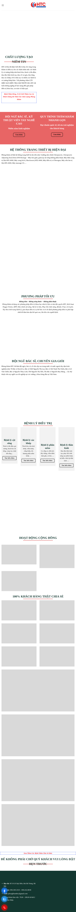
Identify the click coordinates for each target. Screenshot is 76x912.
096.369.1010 (15, 890)
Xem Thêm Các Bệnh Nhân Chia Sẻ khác (38, 853)
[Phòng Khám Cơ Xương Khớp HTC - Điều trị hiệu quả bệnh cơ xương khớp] (38, 5)
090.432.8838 (26, 890)
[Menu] (2, 5)
